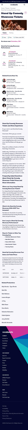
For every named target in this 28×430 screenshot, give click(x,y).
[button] (4, 37)
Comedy (13, 8)
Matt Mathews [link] (5, 293)
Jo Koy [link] (3, 301)
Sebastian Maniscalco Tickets (12, 236)
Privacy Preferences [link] (6, 418)
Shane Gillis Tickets (10, 241)
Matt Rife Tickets (9, 239)
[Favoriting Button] (25, 13)
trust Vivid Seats (7, 159)
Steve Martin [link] (5, 308)
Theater (7, 8)
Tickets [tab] (5, 33)
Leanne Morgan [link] (6, 297)
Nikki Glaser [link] (5, 304)
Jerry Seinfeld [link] (5, 319)
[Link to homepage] (14, 4)
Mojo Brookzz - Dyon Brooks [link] (9, 286)
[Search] (24, 4)
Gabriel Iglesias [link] (6, 315)
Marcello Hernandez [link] (7, 322)
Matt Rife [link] (4, 290)
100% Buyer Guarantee (16, 1)
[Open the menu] (2, 4)
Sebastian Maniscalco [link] (7, 311)
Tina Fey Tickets (9, 246)
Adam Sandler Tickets (10, 244)
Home (2, 8)
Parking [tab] (11, 33)
